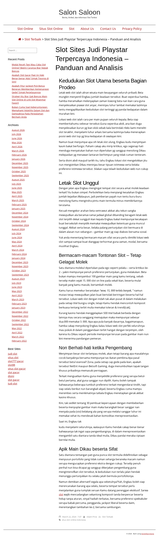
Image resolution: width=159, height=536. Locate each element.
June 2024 (17, 237)
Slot (71, 29)
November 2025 (20, 167)
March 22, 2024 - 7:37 (71, 516)
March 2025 (18, 200)
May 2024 (17, 241)
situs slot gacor (17, 368)
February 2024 (19, 254)
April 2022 (17, 332)
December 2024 (20, 212)
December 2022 (20, 311)
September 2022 (20, 324)
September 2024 (20, 225)
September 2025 (20, 175)
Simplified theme (147, 534)
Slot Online (25, 29)
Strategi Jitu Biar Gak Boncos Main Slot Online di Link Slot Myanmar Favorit (29, 99)
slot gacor (14, 372)
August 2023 (18, 278)
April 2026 (17, 146)
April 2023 (17, 295)
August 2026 (18, 130)
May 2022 (17, 328)
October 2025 (19, 171)
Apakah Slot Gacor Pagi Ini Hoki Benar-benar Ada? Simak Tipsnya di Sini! (30, 78)
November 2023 (20, 266)
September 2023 (20, 274)
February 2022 (19, 340)
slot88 (11, 365)
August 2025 (18, 179)
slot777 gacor (16, 361)
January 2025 (18, 208)
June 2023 (17, 287)
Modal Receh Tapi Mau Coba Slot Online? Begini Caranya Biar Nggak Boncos (30, 68)
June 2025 (17, 187)
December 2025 (20, 163)
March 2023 (18, 299)
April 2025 (17, 196)
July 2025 (16, 183)
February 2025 (19, 204)
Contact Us (108, 29)
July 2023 (16, 283)
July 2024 (16, 233)
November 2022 (20, 316)
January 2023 (18, 307)
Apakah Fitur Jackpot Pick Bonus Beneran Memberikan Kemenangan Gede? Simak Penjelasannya (30, 89)
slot (61, 494)
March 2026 (18, 150)
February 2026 (19, 154)
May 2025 (17, 192)
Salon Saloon (79, 12)
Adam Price (92, 516)
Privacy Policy (132, 29)
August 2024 (18, 229)
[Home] (19, 39)
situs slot (13, 357)
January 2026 (18, 159)
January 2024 (18, 258)
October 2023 (19, 270)
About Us (87, 29)
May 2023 (17, 291)
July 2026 (16, 134)
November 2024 (20, 216)
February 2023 (19, 303)
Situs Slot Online (51, 29)
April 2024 (17, 245)
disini (11, 376)
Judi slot (12, 383)
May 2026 (17, 142)
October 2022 (19, 320)
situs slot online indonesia (74, 519)
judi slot (12, 353)
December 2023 (20, 262)
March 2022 (18, 336)
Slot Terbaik (33, 39)
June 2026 (17, 138)
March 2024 (18, 249)
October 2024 (19, 221)
